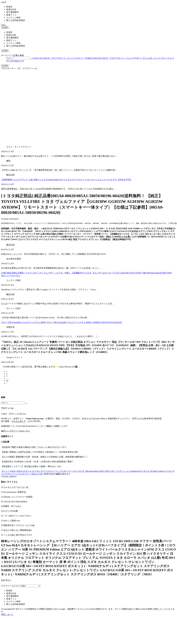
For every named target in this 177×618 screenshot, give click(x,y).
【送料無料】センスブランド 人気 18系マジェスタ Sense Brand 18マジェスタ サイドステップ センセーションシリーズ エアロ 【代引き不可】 (66, 180)
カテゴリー (6, 586)
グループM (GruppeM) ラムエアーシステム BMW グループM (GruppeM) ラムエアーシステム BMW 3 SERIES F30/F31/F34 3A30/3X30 (61, 322)
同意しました (7, 614)
